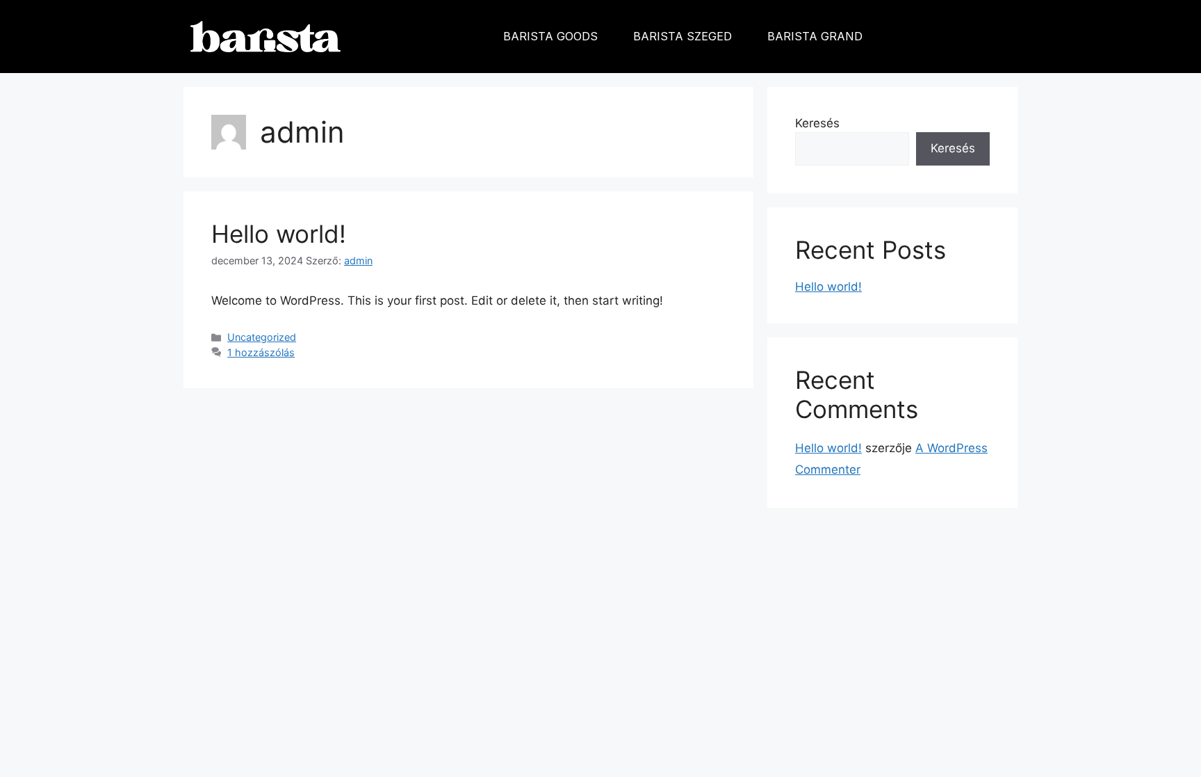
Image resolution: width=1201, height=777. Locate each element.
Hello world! (278, 233)
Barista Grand (815, 36)
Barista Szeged (682, 36)
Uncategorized (261, 337)
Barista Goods (550, 36)
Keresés (817, 123)
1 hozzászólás (261, 352)
